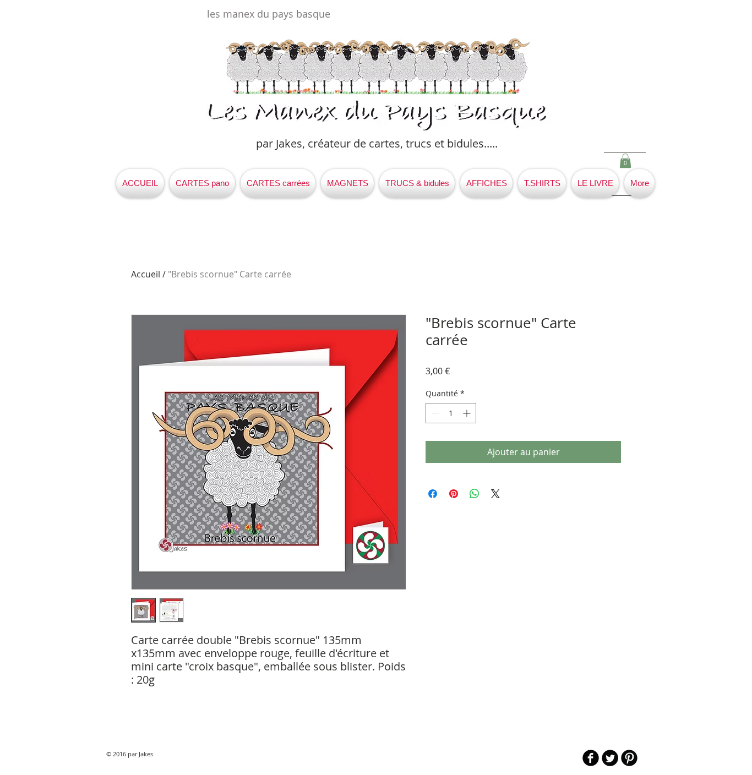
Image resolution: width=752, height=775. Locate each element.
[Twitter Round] (610, 758)
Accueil (145, 274)
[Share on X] (495, 493)
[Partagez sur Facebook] (432, 493)
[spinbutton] (451, 413)
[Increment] (468, 413)
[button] (625, 161)
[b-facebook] (590, 758)
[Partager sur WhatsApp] (474, 493)
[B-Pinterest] (629, 758)
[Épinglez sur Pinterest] (453, 493)
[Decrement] (434, 413)
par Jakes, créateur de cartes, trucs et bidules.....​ (377, 143)
